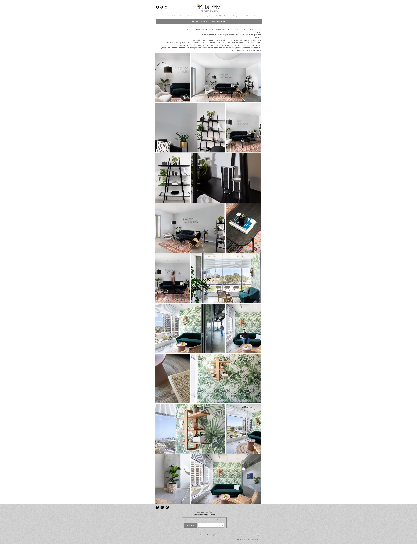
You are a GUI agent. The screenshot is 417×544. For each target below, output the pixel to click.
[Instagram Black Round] (166, 7)
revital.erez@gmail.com (204, 514)
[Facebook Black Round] (157, 7)
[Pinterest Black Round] (161, 7)
